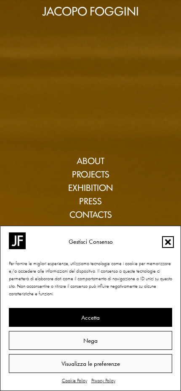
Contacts (90, 214)
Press (90, 200)
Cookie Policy (74, 380)
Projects (90, 173)
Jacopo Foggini (90, 10)
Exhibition (90, 187)
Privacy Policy (103, 380)
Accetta (90, 317)
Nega (90, 340)
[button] (168, 242)
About (90, 160)
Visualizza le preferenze (90, 364)
